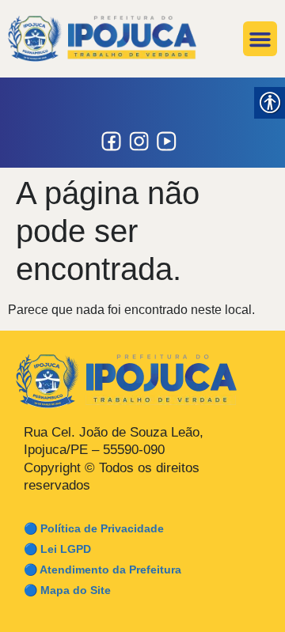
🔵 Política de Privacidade (94, 528)
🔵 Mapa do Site (67, 590)
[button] (260, 38)
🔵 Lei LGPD (57, 549)
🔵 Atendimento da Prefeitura (102, 569)
